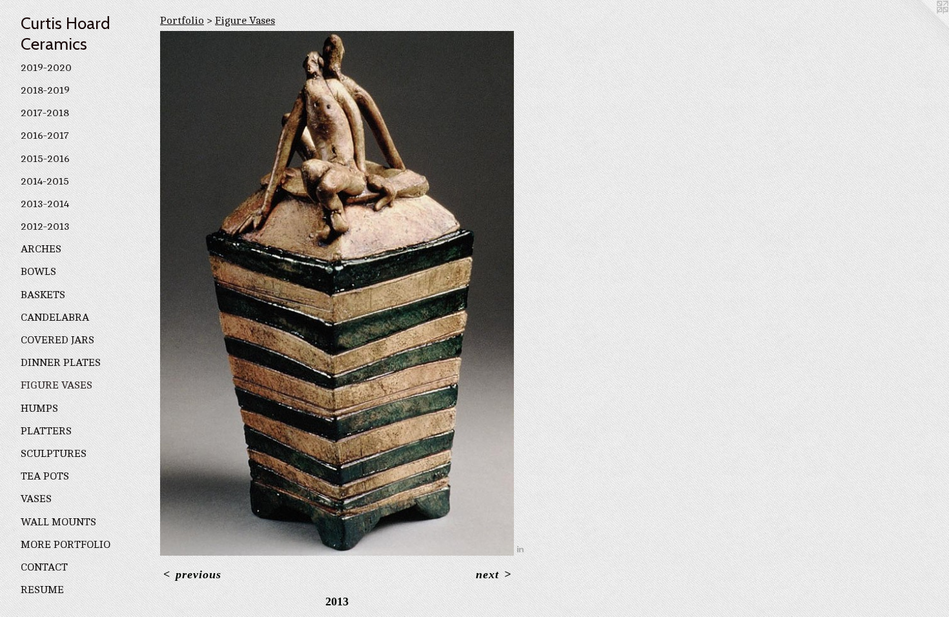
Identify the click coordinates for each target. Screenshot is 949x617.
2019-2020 (46, 68)
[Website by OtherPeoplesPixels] (923, 26)
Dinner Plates (61, 363)
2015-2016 (45, 159)
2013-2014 (45, 204)
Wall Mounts (58, 522)
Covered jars (57, 340)
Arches (41, 249)
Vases (36, 499)
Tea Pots (45, 476)
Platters (46, 431)
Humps (39, 408)
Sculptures (54, 454)
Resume (42, 590)
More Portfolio (65, 545)
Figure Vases (56, 385)
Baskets (43, 295)
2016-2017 (45, 135)
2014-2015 (45, 181)
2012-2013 (45, 226)
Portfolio (182, 20)
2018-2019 (45, 90)
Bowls (38, 272)
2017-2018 (45, 113)
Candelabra (55, 317)
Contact (44, 567)
